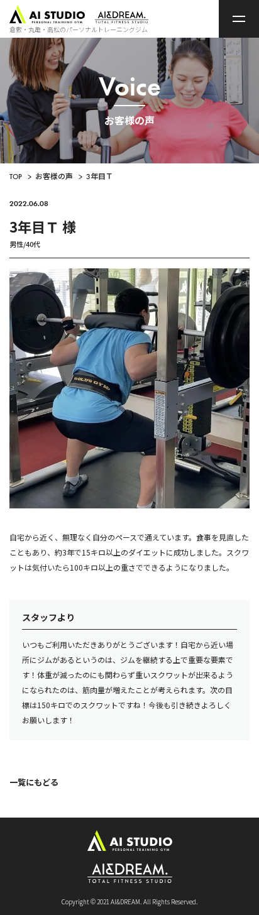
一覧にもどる (33, 782)
